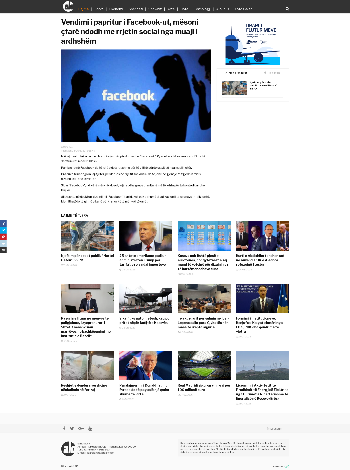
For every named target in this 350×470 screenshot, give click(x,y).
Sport (99, 9)
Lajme (83, 9)
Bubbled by (278, 466)
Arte (171, 9)
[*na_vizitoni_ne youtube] (90, 428)
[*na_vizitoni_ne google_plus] (81, 428)
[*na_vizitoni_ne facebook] (64, 428)
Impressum (274, 428)
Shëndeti (136, 9)
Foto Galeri (243, 9)
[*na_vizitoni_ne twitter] (72, 428)
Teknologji (202, 9)
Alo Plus (222, 9)
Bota (184, 9)
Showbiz (155, 9)
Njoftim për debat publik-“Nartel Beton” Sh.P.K (263, 85)
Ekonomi (116, 9)
